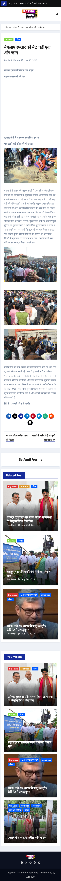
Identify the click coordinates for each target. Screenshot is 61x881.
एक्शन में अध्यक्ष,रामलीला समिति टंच (27, 837)
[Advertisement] (31, 109)
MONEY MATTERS (29, 595)
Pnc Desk (12, 525)
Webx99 (30, 876)
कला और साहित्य (15, 810)
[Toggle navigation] (4, 14)
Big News (12, 486)
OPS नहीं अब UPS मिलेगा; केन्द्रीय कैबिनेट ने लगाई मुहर (26, 628)
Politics (24, 486)
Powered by (46, 872)
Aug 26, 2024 (28, 579)
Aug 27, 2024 (27, 525)
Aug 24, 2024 (28, 633)
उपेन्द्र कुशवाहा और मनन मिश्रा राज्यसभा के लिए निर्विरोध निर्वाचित (29, 519)
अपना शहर (25, 805)
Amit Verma (14, 60)
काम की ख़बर (45, 595)
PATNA (9, 39)
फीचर (18, 39)
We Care (13, 805)
